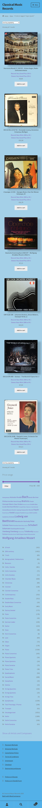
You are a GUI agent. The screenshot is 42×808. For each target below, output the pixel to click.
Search (21, 804)
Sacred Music (9, 677)
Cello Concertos (10, 571)
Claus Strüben (18, 504)
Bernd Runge (17, 501)
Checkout (8, 765)
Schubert (32, 525)
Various (5, 534)
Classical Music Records (12, 7)
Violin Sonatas (10, 724)
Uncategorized (10, 712)
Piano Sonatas (10, 665)
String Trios (9, 697)
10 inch (7, 547)
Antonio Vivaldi (16, 497)
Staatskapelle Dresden (17, 529)
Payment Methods (11, 745)
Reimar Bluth (25, 525)
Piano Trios (9, 669)
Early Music (9, 606)
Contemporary (10, 595)
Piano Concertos (11, 653)
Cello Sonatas (10, 575)
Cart (32, 802)
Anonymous (5, 497)
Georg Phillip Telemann (25, 507)
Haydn (36, 509)
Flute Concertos (10, 618)
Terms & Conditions (12, 757)
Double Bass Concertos (13, 602)
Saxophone (9, 681)
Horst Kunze (5, 513)
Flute (7, 614)
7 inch (7, 555)
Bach (25, 497)
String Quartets (10, 689)
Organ (7, 646)
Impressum (9, 761)
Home (6, 16)
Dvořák (4, 507)
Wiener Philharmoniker (29, 534)
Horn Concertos (10, 634)
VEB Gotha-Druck (12, 534)
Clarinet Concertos (11, 591)
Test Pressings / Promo (13, 705)
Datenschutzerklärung (13, 768)
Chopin (32, 501)
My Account (7, 804)
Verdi (17, 534)
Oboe (7, 642)
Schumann (6, 528)
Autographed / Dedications (14, 559)
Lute (6, 638)
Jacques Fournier (20, 513)
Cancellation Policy (12, 753)
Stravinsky (21, 531)
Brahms (25, 501)
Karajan (27, 513)
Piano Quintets (10, 661)
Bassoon (8, 563)
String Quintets (10, 693)
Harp (6, 630)
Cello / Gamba (10, 567)
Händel (12, 513)
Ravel (20, 525)
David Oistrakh (26, 504)
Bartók (31, 497)
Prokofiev (15, 525)
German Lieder (10, 622)
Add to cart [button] (21, 84)
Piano (11, 525)
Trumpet (8, 708)
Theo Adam (36, 531)
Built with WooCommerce (11, 796)
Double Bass (33, 504)
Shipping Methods (11, 749)
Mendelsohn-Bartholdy (22, 521)
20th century (9, 551)
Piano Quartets (10, 657)
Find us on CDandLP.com (13, 781)
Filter (6, 486)
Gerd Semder (34, 507)
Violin (7, 716)
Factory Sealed (10, 610)
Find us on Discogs (11, 777)
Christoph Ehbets (7, 504)
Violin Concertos (11, 720)
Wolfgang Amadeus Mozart (18, 538)
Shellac (7, 685)
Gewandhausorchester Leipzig (11, 510)
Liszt (30, 513)
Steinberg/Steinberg (10, 531)
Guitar (7, 626)
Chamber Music (10, 579)
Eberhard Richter (13, 507)
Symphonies (9, 701)
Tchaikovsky (28, 531)
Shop (11, 16)
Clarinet (8, 587)
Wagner (22, 534)
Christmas (8, 583)
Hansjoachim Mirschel (27, 510)
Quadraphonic (10, 673)
